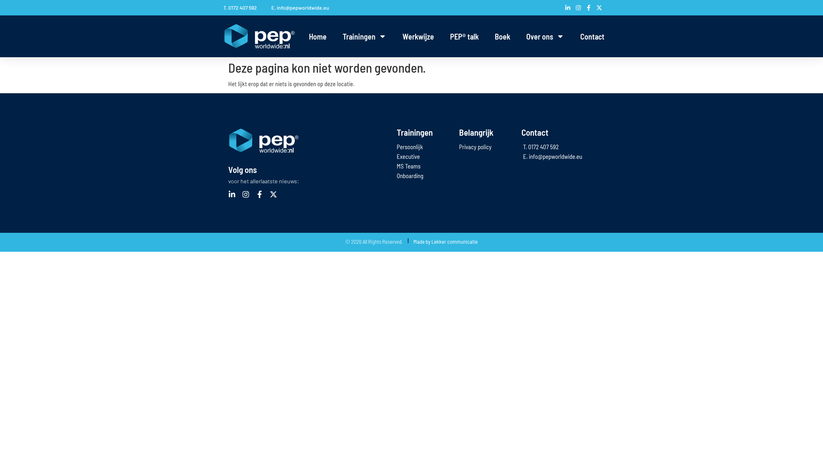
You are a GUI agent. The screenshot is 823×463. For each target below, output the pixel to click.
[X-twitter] (273, 194)
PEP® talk (464, 36)
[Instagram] (245, 194)
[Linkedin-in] (232, 194)
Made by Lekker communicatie (445, 241)
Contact (592, 36)
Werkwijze (418, 36)
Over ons (539, 36)
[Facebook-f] (259, 194)
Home (318, 36)
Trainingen (359, 36)
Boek (502, 36)
